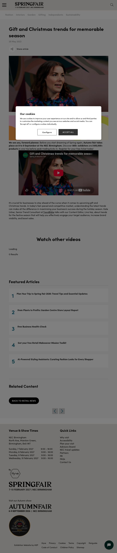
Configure (47, 132)
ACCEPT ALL (68, 132)
